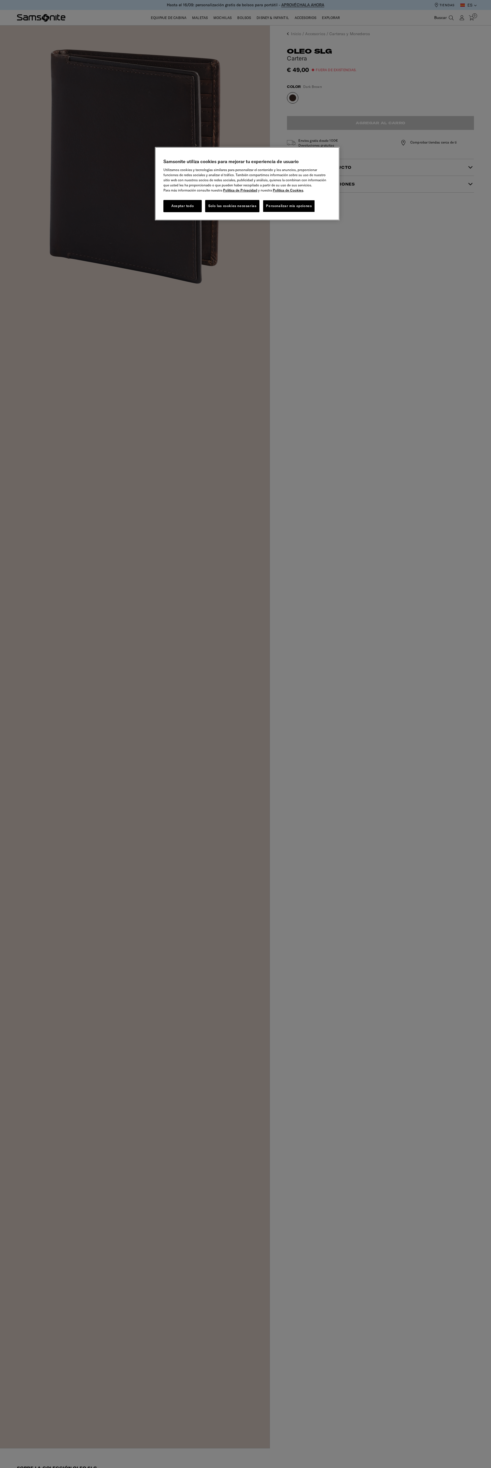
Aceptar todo (182, 206)
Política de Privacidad (240, 190)
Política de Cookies (288, 190)
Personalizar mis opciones (289, 206)
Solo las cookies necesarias (232, 206)
